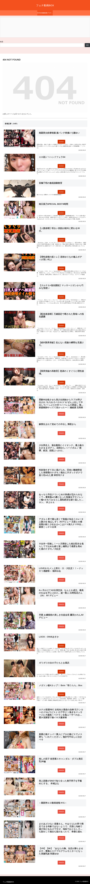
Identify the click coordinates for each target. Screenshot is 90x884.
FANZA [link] (61, 414)
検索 (1, 42)
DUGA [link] (61, 142)
